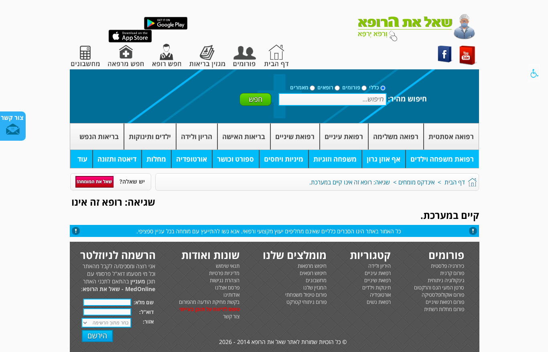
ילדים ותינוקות (150, 136)
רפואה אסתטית (451, 136)
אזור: (148, 321)
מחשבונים (316, 280)
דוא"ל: (146, 312)
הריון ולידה (196, 136)
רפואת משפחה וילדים (442, 159)
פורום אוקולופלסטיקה (443, 294)
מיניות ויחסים (283, 159)
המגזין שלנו (315, 287)
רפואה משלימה (395, 136)
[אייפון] (130, 40)
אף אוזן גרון (383, 159)
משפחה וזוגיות (335, 159)
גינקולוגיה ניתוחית (446, 280)
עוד (82, 159)
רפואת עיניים (344, 136)
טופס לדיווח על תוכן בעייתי (209, 309)
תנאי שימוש (227, 265)
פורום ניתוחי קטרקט (306, 301)
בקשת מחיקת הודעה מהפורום (209, 301)
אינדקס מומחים (416, 182)
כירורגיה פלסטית (447, 265)
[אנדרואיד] (165, 27)
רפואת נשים (379, 301)
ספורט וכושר (235, 159)
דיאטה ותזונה (116, 159)
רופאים (325, 87)
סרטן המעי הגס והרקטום (439, 287)
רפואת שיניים (295, 136)
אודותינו (231, 294)
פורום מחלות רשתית (444, 309)
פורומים (351, 87)
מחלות (156, 159)
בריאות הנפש (99, 136)
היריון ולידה (379, 265)
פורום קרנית (452, 273)
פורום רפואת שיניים (445, 301)
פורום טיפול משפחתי (306, 294)
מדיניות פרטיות (224, 273)
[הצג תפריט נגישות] (534, 73)
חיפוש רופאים (313, 273)
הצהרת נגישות (224, 280)
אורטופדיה (191, 159)
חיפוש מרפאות (312, 265)
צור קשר (231, 316)
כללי (374, 87)
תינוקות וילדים (376, 287)
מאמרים (299, 87)
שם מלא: (144, 302)
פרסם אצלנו (227, 287)
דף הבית (454, 182)
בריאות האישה (243, 136)
